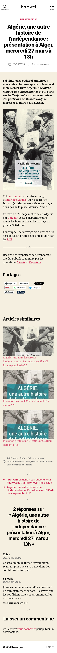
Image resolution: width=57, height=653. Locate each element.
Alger (16, 458)
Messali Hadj (37, 461)
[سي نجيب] (28, 6)
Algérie (23, 458)
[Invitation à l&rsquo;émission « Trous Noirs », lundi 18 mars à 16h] (28, 424)
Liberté (21, 262)
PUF (9, 239)
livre (28, 461)
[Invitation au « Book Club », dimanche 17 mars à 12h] (28, 384)
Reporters (35, 262)
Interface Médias (15, 200)
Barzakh (13, 218)
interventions (28, 19)
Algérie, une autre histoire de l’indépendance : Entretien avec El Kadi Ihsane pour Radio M (25, 361)
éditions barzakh (36, 458)
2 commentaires (40, 64)
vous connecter (26, 629)
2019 (9, 458)
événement (14, 196)
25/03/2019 (18, 64)
